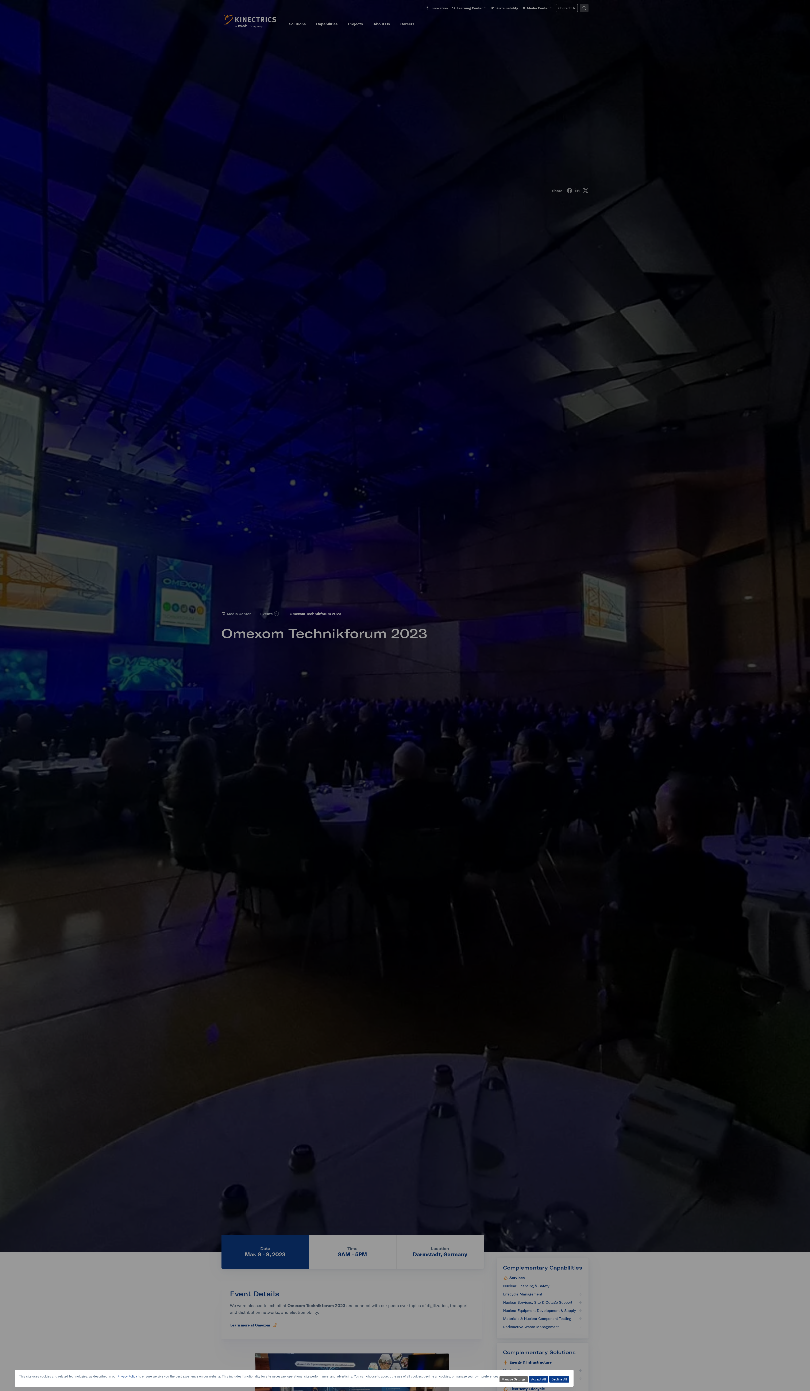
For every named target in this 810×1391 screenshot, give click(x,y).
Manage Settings (514, 1379)
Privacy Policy (127, 1376)
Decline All (559, 1379)
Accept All (538, 1379)
